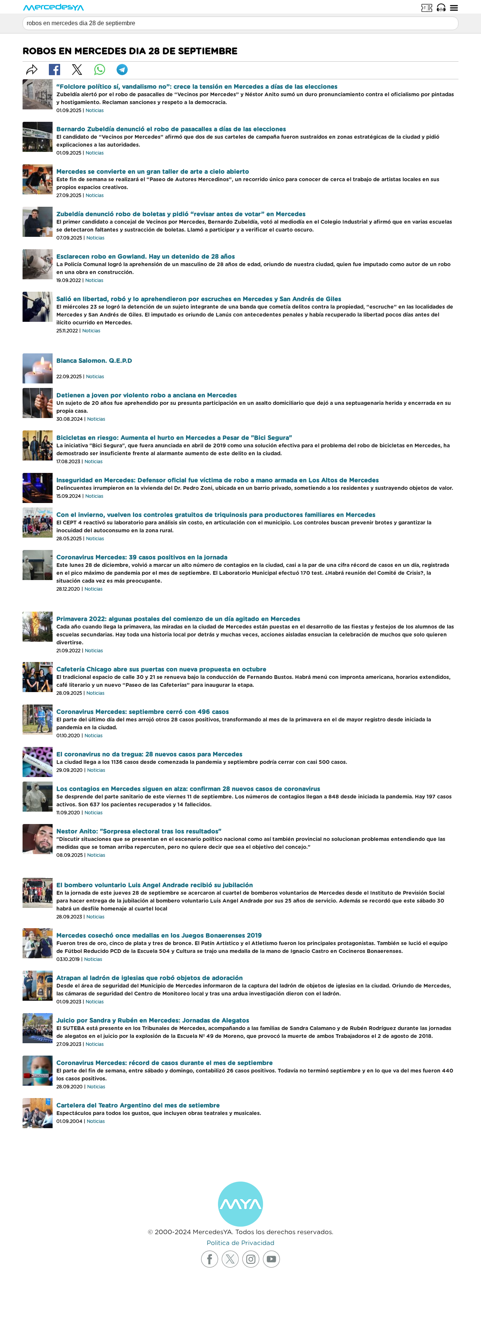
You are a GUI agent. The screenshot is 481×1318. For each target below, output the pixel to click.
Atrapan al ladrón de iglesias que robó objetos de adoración (149, 978)
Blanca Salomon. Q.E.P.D (94, 361)
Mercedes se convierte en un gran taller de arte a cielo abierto (152, 172)
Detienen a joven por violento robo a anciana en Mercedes (146, 395)
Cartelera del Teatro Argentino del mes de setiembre (138, 1106)
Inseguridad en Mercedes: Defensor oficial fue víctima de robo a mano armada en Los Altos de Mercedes (217, 480)
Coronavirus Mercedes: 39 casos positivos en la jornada (141, 557)
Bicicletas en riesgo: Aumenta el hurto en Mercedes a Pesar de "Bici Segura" (174, 438)
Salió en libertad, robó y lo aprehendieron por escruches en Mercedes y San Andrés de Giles (198, 299)
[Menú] (453, 7)
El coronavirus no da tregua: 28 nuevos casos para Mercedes (149, 754)
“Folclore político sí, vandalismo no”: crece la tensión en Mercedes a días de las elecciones (196, 87)
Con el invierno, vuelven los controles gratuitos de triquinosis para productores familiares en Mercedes (215, 515)
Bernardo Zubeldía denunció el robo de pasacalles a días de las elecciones (171, 129)
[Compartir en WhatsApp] (99, 69)
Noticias (95, 110)
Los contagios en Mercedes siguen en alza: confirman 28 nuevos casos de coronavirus (188, 789)
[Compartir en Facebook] (54, 69)
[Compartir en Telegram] (122, 69)
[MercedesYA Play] (441, 7)
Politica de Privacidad (240, 1243)
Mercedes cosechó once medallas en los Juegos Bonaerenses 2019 (159, 936)
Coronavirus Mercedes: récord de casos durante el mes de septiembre (164, 1063)
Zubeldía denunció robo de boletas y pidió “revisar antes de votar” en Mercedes (181, 214)
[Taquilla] (427, 7)
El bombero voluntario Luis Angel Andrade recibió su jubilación (154, 885)
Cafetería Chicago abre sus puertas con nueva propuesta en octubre (161, 670)
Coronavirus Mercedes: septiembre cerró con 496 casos (142, 712)
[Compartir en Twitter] (77, 69)
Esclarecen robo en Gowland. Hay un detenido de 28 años (145, 257)
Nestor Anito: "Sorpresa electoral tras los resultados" (138, 832)
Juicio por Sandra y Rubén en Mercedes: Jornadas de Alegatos (152, 1021)
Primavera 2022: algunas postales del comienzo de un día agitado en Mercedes (178, 619)
